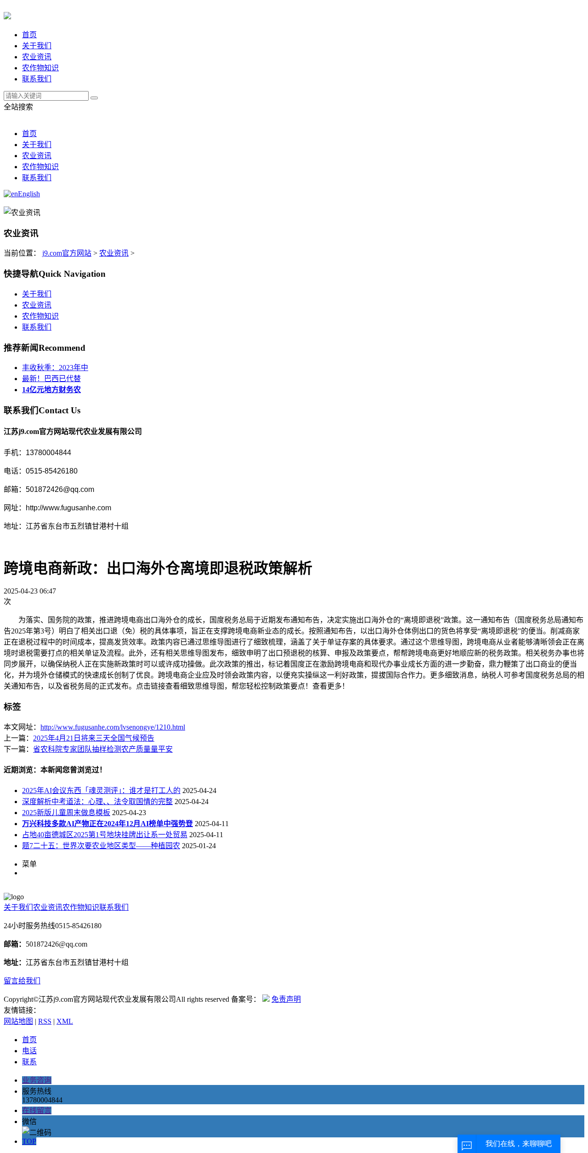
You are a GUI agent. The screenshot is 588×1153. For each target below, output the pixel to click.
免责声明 (286, 999)
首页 (29, 35)
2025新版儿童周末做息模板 (66, 812)
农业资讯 (36, 57)
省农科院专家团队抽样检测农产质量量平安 (103, 749)
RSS (44, 1021)
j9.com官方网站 (66, 253)
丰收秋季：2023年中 (55, 367)
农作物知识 (40, 68)
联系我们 (36, 79)
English (29, 194)
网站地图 (18, 1021)
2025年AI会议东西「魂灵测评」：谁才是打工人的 (101, 790)
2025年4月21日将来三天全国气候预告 (93, 738)
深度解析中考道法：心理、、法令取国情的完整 (97, 801)
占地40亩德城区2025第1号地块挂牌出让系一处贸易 (104, 835)
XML (65, 1021)
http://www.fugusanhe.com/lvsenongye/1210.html (112, 727)
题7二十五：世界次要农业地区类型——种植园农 (101, 846)
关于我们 (36, 46)
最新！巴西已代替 (51, 378)
